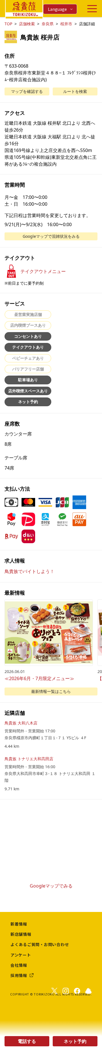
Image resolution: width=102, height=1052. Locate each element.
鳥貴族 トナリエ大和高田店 (29, 758)
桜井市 (66, 23)
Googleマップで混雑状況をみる (51, 236)
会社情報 (18, 965)
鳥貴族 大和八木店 (21, 723)
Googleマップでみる (51, 886)
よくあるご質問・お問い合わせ (39, 944)
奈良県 (48, 23)
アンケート (20, 955)
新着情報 (18, 924)
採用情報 (18, 975)
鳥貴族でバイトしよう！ (29, 571)
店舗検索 (27, 23)
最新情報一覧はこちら (51, 691)
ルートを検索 (75, 91)
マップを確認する (27, 91)
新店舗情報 (20, 934)
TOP (8, 23)
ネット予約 (75, 1041)
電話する (27, 1041)
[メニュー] (92, 8)
